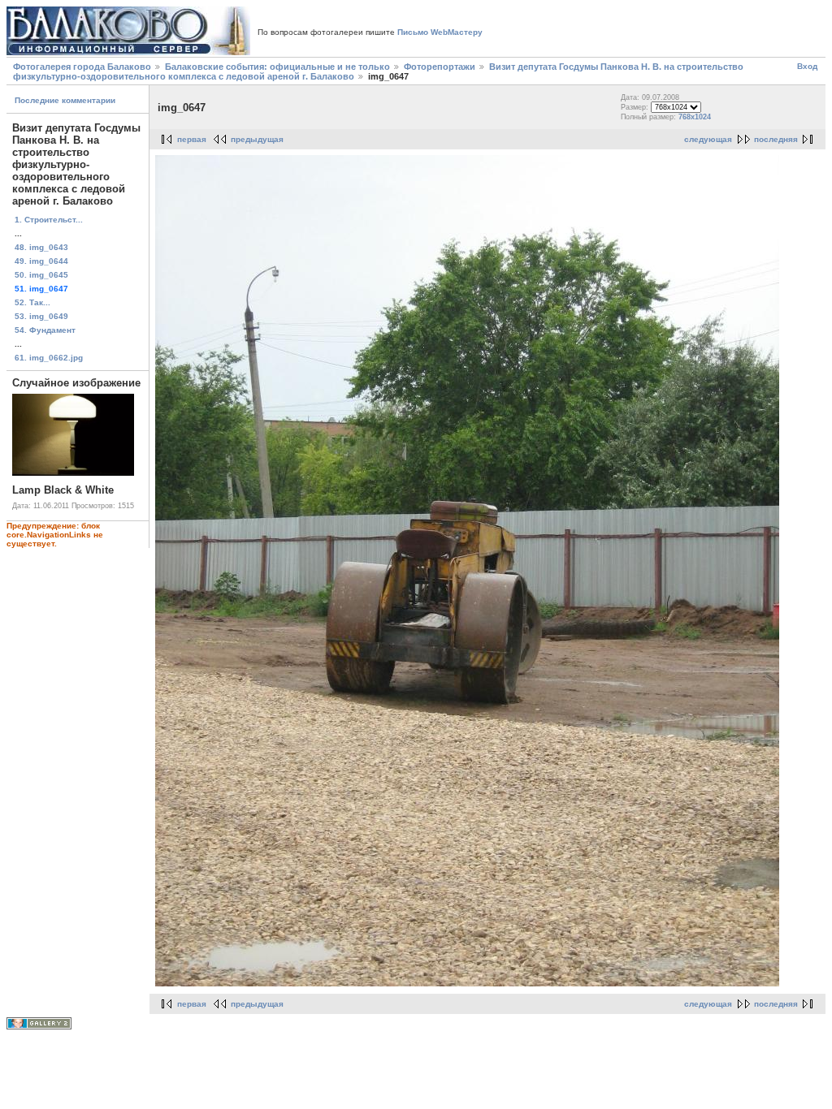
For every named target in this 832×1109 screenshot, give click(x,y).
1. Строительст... (49, 219)
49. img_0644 (41, 261)
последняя (776, 139)
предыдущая (257, 139)
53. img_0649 (41, 316)
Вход (807, 66)
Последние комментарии (65, 100)
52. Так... (32, 302)
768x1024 (694, 117)
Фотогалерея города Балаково (82, 66)
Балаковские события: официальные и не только (277, 66)
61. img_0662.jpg (49, 357)
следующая (708, 139)
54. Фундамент (45, 330)
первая (191, 139)
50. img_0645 (41, 274)
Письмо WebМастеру (440, 32)
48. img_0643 (41, 247)
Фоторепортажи (439, 66)
